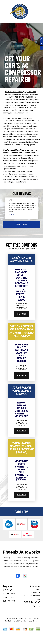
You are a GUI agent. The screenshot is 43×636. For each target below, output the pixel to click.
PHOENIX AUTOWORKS (14, 92)
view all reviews (21, 224)
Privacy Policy (32, 621)
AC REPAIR (34, 94)
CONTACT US (9, 601)
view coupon (21, 314)
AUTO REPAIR (9, 594)
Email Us (36, 606)
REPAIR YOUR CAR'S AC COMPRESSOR (21, 97)
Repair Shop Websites (27, 618)
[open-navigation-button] (4, 11)
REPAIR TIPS (8, 597)
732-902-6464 (32, 108)
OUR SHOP (7, 590)
